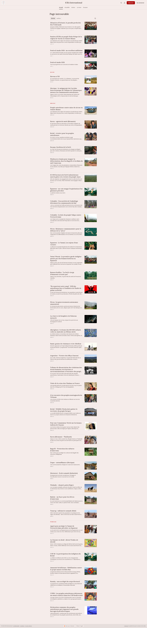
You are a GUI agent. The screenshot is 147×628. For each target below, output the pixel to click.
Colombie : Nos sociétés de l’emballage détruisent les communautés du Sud (64, 202)
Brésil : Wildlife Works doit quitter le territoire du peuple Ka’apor (63, 410)
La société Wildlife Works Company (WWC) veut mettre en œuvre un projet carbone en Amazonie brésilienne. (65, 413)
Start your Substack (69, 626)
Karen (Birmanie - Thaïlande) (61, 437)
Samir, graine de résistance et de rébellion (65, 344)
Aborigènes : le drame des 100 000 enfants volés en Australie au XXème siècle (65, 331)
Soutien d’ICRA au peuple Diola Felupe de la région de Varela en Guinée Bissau (66, 38)
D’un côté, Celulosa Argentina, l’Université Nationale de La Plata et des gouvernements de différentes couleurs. (65, 358)
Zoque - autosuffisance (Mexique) (62, 462)
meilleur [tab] (59, 18)
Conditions (22, 626)
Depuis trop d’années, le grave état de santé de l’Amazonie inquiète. (65, 277)
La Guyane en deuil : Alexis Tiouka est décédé (64, 541)
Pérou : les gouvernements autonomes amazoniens (64, 303)
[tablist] (56, 18)
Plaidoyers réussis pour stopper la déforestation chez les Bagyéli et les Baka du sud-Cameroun (66, 161)
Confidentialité (16, 626)
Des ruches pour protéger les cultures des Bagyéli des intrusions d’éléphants (64, 453)
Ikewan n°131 (55, 76)
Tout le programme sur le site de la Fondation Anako (64, 64)
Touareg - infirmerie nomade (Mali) (63, 511)
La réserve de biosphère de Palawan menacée (63, 317)
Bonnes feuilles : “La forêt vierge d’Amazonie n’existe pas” (62, 273)
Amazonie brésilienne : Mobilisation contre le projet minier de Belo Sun (66, 569)
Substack (126, 626)
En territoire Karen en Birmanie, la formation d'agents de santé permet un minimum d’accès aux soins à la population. (66, 124)
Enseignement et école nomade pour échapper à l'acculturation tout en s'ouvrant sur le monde (63, 476)
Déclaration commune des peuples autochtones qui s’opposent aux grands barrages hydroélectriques (64, 609)
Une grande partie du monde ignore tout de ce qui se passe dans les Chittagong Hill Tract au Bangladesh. (66, 386)
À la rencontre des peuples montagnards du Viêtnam (66, 396)
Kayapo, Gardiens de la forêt (60, 147)
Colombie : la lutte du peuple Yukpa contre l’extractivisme (65, 216)
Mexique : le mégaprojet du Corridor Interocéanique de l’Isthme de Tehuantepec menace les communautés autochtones (66, 90)
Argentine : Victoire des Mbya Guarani (64, 356)
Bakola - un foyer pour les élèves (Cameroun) (62, 498)
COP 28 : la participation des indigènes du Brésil (65, 555)
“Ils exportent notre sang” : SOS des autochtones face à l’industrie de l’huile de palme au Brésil (65, 288)
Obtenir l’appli (79, 626)
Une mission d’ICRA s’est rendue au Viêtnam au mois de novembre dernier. (65, 400)
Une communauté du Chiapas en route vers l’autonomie (65, 464)
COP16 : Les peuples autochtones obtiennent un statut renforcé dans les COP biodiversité (66, 594)
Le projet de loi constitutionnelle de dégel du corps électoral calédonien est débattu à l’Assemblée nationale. (66, 584)
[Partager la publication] (124, 2)
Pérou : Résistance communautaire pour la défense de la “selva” (65, 230)
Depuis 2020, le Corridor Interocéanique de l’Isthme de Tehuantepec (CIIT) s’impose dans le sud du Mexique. (64, 95)
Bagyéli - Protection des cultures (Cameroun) (62, 450)
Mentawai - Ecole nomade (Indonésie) (64, 473)
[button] (61, 7)
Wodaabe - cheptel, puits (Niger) (62, 485)
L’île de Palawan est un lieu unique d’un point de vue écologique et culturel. (64, 320)
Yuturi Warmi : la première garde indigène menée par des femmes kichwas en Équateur (65, 258)
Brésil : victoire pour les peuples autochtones (62, 134)
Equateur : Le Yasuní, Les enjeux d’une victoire (64, 244)
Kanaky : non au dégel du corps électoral (65, 581)
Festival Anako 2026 (57, 62)
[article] (73, 27)
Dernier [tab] (53, 18)
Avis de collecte (28, 626)
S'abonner (131, 3)
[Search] (121, 2)
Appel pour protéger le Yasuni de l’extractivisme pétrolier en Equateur (64, 527)
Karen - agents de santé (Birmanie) (62, 121)
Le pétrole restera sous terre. (57, 193)
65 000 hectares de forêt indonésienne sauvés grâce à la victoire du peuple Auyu (65, 176)
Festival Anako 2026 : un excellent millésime (66, 50)
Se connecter (140, 3)
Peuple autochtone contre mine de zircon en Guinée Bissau (66, 108)
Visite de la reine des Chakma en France (65, 383)
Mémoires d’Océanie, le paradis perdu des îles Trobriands (65, 24)
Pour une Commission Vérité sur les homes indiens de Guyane (65, 424)
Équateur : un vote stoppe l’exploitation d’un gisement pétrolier (66, 190)
